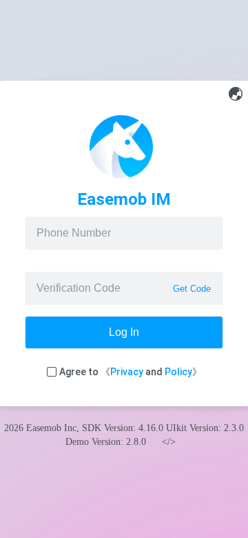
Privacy (126, 371)
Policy (178, 371)
